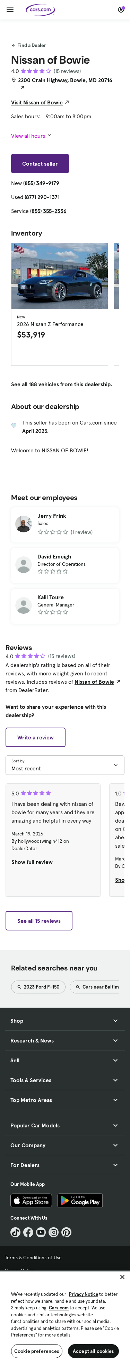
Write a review (35, 737)
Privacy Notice (83, 1294)
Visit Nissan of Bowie (37, 102)
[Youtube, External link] (41, 1232)
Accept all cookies (93, 1351)
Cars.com (59, 1308)
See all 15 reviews (39, 920)
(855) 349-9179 (41, 183)
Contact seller (40, 163)
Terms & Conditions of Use (33, 1257)
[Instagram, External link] (54, 1232)
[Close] (122, 1277)
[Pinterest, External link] (66, 1232)
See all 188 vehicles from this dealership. (61, 384)
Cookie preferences (36, 1351)
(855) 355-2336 (48, 210)
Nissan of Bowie (94, 681)
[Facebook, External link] (28, 1232)
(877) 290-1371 (42, 196)
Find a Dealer (31, 45)
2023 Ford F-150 (41, 987)
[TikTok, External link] (15, 1232)
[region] (65, 1321)
